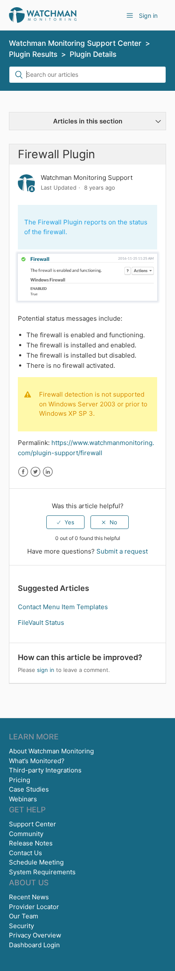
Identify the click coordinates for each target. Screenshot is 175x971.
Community (26, 834)
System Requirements (42, 872)
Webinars (23, 799)
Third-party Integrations (45, 770)
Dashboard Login (34, 945)
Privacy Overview (35, 935)
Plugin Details (93, 54)
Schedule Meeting (36, 862)
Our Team (23, 916)
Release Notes (31, 843)
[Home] (42, 15)
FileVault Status (41, 622)
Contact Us (25, 853)
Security (21, 926)
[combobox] (88, 74)
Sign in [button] (148, 15)
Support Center (32, 824)
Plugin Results (33, 54)
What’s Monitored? (37, 761)
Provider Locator (34, 907)
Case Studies (29, 789)
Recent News (29, 897)
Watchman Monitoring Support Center (75, 43)
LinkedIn (47, 472)
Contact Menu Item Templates (63, 607)
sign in (45, 669)
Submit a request (122, 551)
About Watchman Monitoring (51, 751)
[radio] (65, 522)
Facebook (23, 472)
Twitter (35, 472)
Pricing (19, 780)
